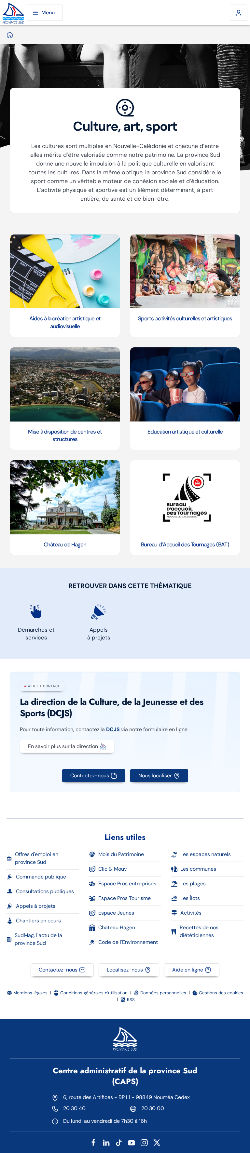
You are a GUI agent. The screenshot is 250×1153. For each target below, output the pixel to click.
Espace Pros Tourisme (124, 898)
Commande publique (41, 876)
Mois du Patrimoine (121, 854)
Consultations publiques (45, 891)
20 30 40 (74, 1108)
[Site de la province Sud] (13, 13)
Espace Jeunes (116, 912)
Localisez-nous (125, 969)
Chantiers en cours (38, 920)
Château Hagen (116, 927)
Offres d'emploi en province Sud (36, 858)
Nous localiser (155, 775)
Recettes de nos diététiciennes (199, 931)
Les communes (198, 868)
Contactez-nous (89, 775)
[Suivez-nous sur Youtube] (131, 1142)
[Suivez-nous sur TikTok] (119, 1142)
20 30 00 (152, 1108)
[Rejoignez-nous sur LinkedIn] (106, 1142)
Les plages (193, 883)
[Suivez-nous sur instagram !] (144, 1142)
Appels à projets (35, 906)
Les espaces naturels (205, 854)
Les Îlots (190, 898)
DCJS (113, 729)
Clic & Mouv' (113, 868)
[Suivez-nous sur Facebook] (93, 1142)
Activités (190, 912)
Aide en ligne (187, 969)
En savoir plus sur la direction (63, 746)
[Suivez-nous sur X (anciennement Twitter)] (157, 1142)
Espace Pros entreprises (127, 883)
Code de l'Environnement (128, 942)
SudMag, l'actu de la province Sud (38, 939)
